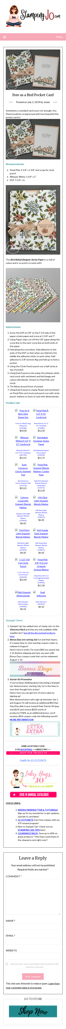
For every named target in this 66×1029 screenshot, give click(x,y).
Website (11, 950)
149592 (41, 455)
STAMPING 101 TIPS (29, 830)
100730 (23, 455)
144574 (41, 517)
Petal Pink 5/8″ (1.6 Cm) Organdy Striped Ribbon (41, 578)
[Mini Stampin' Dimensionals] (23, 595)
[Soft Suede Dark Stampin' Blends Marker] (41, 537)
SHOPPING (26, 749)
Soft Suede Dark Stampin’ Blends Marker (41, 545)
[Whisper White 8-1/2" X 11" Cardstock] (23, 444)
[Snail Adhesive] (41, 595)
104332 (41, 604)
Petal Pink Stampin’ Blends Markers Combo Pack (41, 483)
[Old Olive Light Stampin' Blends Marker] (41, 504)
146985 (41, 428)
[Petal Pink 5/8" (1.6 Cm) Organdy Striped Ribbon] (41, 569)
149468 (23, 428)
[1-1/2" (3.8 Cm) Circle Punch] (23, 566)
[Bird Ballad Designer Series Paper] (41, 444)
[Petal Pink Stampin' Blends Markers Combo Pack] (41, 474)
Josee (47, 102)
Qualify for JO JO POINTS (33, 760)
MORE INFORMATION (21, 719)
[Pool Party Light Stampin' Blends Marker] (23, 537)
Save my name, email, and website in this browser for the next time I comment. (35, 965)
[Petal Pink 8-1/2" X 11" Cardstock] (41, 417)
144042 (23, 520)
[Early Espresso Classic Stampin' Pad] (23, 474)
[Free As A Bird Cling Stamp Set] (23, 417)
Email (10, 935)
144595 (23, 550)
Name (10, 920)
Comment (14, 876)
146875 (41, 550)
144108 (23, 606)
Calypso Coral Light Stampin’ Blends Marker (23, 516)
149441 (41, 583)
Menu (59, 36)
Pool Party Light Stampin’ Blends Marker (23, 545)
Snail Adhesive (41, 602)
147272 (41, 488)
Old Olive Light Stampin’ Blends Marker (41, 512)
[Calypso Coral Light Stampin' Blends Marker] (23, 507)
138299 (23, 577)
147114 (23, 485)
